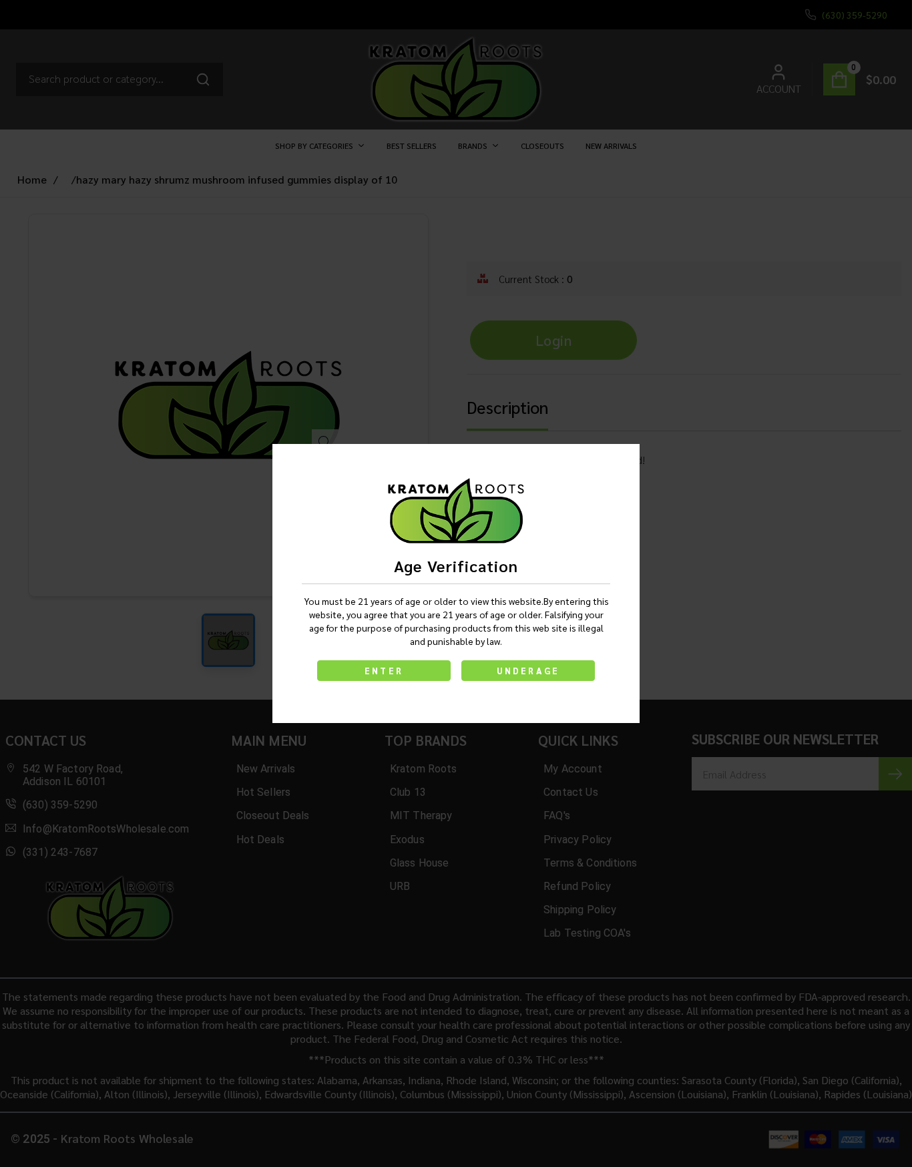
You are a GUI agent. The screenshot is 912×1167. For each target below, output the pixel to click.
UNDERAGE (528, 670)
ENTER (384, 670)
